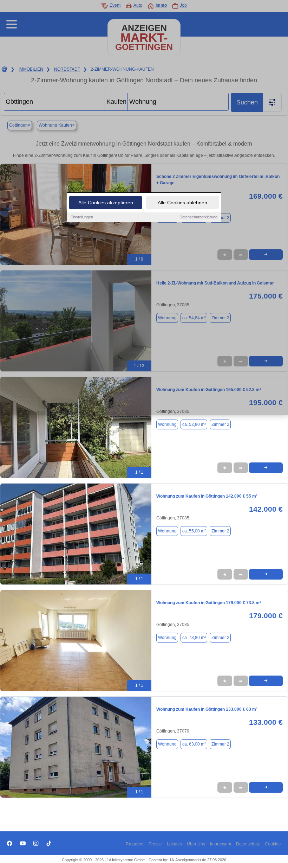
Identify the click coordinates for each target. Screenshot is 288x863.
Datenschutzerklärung (198, 217)
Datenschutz (248, 844)
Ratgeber (135, 844)
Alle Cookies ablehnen (182, 202)
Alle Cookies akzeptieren (105, 202)
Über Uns (196, 844)
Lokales (174, 844)
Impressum (220, 844)
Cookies (273, 844)
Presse (155, 844)
